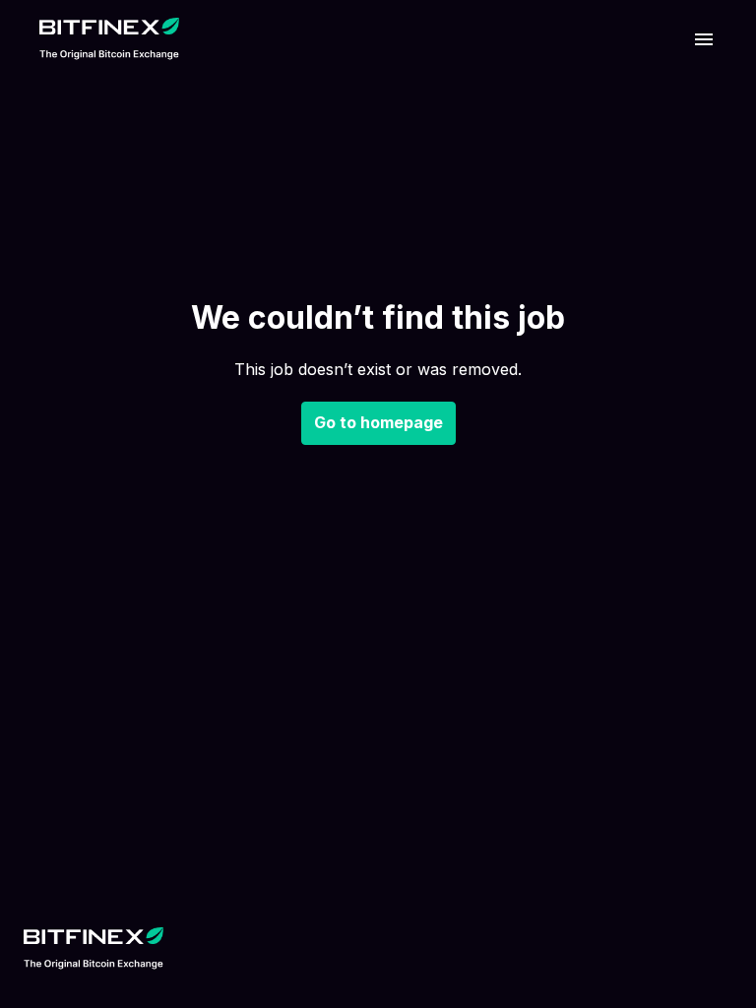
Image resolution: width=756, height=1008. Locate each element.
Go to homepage (378, 422)
